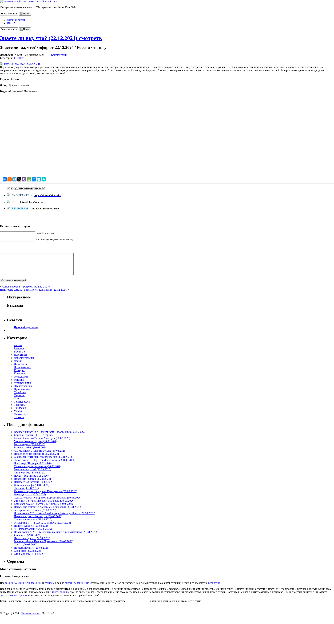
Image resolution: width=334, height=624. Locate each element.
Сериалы (19, 395)
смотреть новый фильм (13, 595)
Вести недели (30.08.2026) (29, 444)
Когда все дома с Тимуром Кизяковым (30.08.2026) (44, 503)
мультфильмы (33, 582)
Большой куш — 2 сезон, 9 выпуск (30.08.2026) (42, 438)
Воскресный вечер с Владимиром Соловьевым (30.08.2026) (49, 431)
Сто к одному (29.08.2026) (29, 553)
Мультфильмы (22, 382)
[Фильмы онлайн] (28, 1)
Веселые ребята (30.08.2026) (30, 447)
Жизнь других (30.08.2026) (30, 494)
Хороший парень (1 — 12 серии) (33, 434)
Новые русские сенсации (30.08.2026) (36, 453)
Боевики (19, 348)
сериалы (49, 582)
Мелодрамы (21, 376)
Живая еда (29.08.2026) (27, 535)
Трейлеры (20, 404)
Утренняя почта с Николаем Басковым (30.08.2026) (44, 500)
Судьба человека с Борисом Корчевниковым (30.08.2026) (47, 497)
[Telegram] (14, 179)
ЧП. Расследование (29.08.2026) (33, 528)
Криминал (20, 373)
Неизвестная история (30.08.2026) (34, 481)
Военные (19, 351)
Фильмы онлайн (16, 19)
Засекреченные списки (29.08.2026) (35, 510)
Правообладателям (26, 327)
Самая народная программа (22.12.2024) (26, 286)
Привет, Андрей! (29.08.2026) (31, 525)
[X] (19, 179)
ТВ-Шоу (19, 57)
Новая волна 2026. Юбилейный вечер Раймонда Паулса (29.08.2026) (54, 513)
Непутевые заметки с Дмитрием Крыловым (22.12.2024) (33, 289)
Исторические (22, 367)
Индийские (20, 364)
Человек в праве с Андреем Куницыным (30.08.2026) (45, 491)
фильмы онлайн (14, 582)
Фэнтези (19, 417)
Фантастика (21, 414)
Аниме (18, 345)
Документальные (24, 357)
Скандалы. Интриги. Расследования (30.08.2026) (43, 456)
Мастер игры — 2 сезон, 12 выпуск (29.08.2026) (42, 522)
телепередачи (60, 591)
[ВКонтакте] (5, 179)
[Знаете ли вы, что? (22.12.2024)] (20, 63)
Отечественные (23, 385)
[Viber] (24, 179)
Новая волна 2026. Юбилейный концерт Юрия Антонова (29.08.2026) (55, 531)
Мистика (19, 379)
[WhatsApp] (29, 179)
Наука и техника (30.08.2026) (31, 475)
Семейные (20, 392)
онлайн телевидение (77, 582)
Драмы (18, 360)
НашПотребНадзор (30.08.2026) (32, 463)
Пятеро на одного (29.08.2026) (32, 538)
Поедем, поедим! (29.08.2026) (31, 547)
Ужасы (18, 411)
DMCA (11, 23)
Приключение (22, 389)
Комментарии (59, 54)
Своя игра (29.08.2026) (27, 550)
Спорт (17, 398)
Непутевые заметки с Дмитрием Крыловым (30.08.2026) (47, 506)
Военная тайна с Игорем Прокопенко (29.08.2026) (43, 541)
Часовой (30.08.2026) (26, 488)
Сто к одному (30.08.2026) (29, 472)
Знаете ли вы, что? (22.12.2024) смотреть (51, 38)
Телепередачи (22, 401)
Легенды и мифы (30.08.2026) (31, 485)
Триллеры (20, 407)
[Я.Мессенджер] (44, 179)
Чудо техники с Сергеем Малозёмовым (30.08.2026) (44, 460)
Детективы (20, 354)
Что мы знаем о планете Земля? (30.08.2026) (40, 450)
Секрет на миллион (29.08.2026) (33, 519)
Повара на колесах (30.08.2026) (32, 478)
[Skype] (39, 179)
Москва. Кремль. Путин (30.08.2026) (35, 441)
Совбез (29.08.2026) (25, 544)
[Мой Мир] (34, 179)
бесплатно (214, 582)
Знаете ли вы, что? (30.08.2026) (32, 469)
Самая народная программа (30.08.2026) (37, 466)
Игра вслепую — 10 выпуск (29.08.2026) (38, 516)
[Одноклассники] (9, 179)
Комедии (19, 370)
